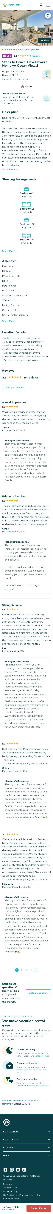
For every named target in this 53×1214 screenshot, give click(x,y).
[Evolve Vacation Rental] (11, 5)
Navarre (6, 1104)
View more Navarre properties (22, 49)
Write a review (14, 387)
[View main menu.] (48, 5)
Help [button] (6, 1155)
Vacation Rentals (11, 1100)
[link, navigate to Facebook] (5, 1169)
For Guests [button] (10, 1139)
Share (28, 86)
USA (26, 1100)
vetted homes (42, 1056)
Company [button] (9, 1147)
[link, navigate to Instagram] (12, 1169)
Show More (8, 169)
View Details (8, 1210)
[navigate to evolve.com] (6, 1122)
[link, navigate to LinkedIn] (24, 1169)
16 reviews (34, 56)
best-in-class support (38, 1085)
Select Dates (38, 1208)
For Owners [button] (11, 1131)
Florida (34, 1100)
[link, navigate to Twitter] (18, 1169)
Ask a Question (38, 993)
